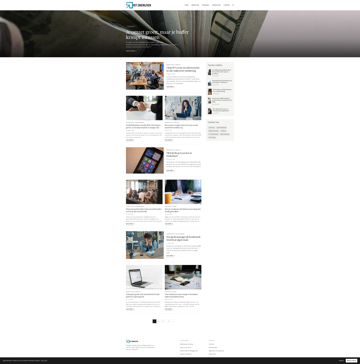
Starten (227, 5)
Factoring (211, 127)
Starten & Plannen (185, 354)
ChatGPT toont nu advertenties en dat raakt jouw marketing (182, 69)
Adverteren (212, 354)
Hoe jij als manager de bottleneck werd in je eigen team (183, 238)
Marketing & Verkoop (186, 344)
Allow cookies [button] (351, 360)
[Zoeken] (233, 5)
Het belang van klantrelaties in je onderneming (222, 90)
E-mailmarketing (213, 134)
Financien (205, 5)
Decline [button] (341, 360)
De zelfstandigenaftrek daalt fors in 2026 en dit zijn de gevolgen (221, 72)
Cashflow (223, 131)
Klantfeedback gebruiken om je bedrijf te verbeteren (222, 81)
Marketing (195, 5)
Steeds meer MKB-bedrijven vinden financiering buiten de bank (222, 100)
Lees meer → (170, 86)
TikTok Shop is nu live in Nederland (179, 155)
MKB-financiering (213, 131)
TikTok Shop (212, 137)
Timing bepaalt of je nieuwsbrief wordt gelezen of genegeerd (142, 295)
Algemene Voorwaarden (216, 351)
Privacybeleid (213, 347)
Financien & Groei (185, 347)
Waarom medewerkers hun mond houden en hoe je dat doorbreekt (144, 210)
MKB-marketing (224, 134)
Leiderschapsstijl (221, 127)
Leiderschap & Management (189, 351)
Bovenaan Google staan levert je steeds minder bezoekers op (181, 126)
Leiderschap (216, 5)
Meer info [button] (44, 360)
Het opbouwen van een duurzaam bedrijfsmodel (221, 110)
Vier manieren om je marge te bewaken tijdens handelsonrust (181, 295)
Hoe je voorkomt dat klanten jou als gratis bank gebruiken (183, 210)
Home (186, 5)
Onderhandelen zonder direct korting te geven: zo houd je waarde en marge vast (143, 126)
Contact (211, 344)
